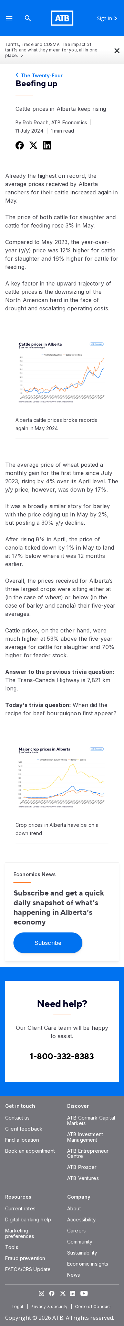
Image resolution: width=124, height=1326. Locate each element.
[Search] (28, 18)
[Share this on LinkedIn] (46, 145)
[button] (9, 18)
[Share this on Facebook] (19, 145)
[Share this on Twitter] (32, 145)
